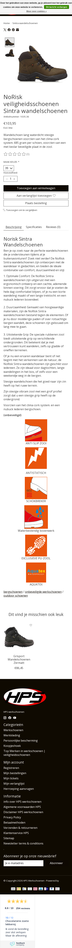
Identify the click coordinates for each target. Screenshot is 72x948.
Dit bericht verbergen (56, 7)
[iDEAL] (19, 889)
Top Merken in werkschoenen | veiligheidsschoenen (24, 753)
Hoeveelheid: (10, 172)
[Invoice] (30, 889)
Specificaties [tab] (34, 227)
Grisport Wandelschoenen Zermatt (19, 659)
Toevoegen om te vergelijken (21, 210)
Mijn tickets (11, 778)
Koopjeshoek (12, 746)
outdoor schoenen (15, 595)
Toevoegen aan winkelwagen (36, 188)
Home (6, 23)
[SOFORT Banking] (35, 889)
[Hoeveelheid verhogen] (14, 179)
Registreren (11, 768)
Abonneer (56, 863)
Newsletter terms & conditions (23, 843)
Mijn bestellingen (14, 773)
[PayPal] (52, 889)
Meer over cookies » (36, 11)
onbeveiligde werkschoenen (43, 592)
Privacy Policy (12, 817)
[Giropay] (46, 889)
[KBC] (41, 889)
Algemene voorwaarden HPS (22, 807)
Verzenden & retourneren (20, 828)
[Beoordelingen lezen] (14, 154)
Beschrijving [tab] (14, 227)
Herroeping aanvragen (18, 789)
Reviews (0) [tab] (53, 227)
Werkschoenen (13, 730)
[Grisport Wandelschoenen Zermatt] (18, 637)
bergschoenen (13, 592)
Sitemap (8, 838)
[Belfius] (57, 889)
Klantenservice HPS (16, 833)
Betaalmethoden (14, 822)
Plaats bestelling (36, 203)
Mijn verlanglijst (13, 783)
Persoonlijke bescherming (20, 740)
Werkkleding (11, 735)
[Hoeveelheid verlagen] (7, 179)
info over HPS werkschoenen (22, 802)
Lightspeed (9, 883)
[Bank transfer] (13, 889)
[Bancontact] (24, 889)
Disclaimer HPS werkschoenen (23, 812)
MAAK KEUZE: (11, 161)
